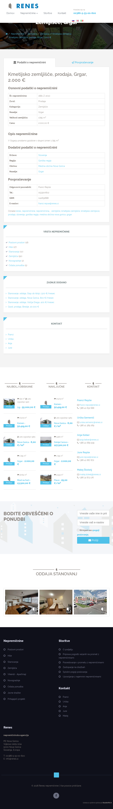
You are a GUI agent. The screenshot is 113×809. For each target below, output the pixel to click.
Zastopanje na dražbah (74, 667)
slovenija (20, 214)
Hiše (11, 247)
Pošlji (94, 540)
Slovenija (42, 155)
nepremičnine (28, 211)
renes (18, 211)
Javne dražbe (14, 693)
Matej (65, 716)
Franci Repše (84, 400)
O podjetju (68, 649)
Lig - (26, 407)
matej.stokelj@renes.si (90, 474)
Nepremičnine (28, 13)
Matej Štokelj (84, 469)
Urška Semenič (85, 417)
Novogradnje (15, 261)
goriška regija (32, 214)
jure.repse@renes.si (89, 457)
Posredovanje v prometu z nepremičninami (83, 662)
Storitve (48, 13)
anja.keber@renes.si (89, 440)
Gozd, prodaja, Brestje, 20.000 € (23, 307)
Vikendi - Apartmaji (17, 674)
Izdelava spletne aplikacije (92, 803)
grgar (69, 214)
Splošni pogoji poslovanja (75, 672)
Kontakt (62, 13)
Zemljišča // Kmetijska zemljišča (55, 34)
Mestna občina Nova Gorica (51, 166)
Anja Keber (83, 435)
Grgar (41, 171)
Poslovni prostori (17, 242)
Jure (10, 348)
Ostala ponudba (16, 265)
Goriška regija (44, 160)
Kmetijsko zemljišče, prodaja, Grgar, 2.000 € (30, 37)
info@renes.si (12, 759)
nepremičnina (42, 211)
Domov (10, 13)
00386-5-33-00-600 (84, 13)
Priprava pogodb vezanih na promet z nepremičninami (79, 656)
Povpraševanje (83, 62)
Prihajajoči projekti (16, 699)
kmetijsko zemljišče (70, 211)
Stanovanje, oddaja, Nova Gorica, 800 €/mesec (31, 298)
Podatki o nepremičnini (31, 62)
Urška (11, 339)
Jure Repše (83, 452)
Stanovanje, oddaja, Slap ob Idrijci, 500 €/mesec (31, 293)
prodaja (11, 214)
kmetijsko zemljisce (90, 211)
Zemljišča (32, 34)
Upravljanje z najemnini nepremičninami (82, 676)
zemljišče (55, 211)
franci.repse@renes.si (48, 203)
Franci (11, 334)
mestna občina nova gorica (53, 214)
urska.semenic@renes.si (91, 422)
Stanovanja (14, 251)
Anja (10, 343)
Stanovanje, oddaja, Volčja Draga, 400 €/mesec (31, 302)
